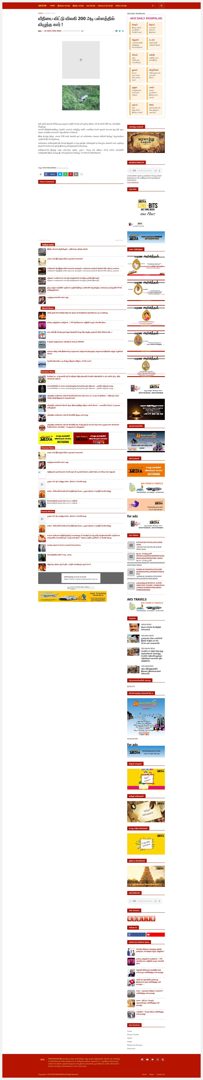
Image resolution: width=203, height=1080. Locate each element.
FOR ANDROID (133, 183)
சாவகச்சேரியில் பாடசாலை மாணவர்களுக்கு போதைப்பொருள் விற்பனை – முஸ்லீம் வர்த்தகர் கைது (80, 386)
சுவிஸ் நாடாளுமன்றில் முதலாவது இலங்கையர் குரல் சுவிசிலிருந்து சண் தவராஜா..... (148, 982)
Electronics (131, 1049)
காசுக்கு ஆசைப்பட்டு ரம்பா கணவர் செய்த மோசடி (64, 545)
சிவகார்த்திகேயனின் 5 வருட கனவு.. (59, 555)
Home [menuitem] (52, 6)
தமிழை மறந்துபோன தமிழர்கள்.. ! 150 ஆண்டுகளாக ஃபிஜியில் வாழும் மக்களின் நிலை (76, 322)
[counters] (141, 921)
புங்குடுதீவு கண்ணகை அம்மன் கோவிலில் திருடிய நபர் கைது (67, 415)
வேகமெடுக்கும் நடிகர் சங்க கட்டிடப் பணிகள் (62, 501)
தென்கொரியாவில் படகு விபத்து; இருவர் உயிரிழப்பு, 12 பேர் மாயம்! (69, 361)
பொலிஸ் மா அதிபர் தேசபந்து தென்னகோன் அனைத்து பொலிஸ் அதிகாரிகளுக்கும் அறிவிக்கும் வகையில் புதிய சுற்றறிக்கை (152, 656)
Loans (129, 1031)
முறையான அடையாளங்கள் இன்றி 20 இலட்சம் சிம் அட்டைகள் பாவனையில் (151, 640)
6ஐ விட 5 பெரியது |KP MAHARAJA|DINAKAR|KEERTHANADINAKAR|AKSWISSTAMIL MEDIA (150, 556)
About (151, 1074)
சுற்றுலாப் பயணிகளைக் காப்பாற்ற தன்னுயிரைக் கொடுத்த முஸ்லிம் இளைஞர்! (73, 278)
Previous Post (44, 240)
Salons (129, 1038)
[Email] (76, 174)
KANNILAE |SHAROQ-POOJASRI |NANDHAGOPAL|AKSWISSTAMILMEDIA (150, 571)
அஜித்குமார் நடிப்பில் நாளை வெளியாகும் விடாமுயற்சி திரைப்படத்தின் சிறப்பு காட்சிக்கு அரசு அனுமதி (81, 472)
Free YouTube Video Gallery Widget (79, 588)
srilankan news (49, 13)
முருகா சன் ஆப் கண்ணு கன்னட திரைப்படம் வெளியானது (66, 481)
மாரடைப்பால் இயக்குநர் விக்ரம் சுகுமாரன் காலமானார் (65, 259)
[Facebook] (116, 31)
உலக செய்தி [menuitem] (90, 6)
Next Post (119, 240)
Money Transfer (133, 1034)
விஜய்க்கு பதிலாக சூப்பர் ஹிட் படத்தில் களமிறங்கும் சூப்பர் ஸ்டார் (69, 564)
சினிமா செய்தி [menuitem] (121, 6)
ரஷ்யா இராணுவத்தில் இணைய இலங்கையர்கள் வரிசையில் (151, 671)
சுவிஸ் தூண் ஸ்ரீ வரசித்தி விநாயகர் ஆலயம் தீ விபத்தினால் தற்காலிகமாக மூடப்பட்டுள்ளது (77, 313)
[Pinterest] (70, 174)
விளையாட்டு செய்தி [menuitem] (105, 6)
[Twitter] (120, 31)
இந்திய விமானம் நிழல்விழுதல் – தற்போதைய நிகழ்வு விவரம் (67, 249)
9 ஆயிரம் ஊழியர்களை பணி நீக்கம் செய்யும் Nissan (65, 342)
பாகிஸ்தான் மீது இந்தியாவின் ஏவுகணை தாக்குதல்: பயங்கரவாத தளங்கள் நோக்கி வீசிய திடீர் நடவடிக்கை (83, 268)
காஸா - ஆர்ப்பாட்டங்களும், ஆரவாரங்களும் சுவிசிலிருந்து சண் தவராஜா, (147, 1002)
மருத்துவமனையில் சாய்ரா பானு (57, 297)
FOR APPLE (131, 180)
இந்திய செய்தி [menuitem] (78, 6)
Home (40, 13)
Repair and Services (134, 1045)
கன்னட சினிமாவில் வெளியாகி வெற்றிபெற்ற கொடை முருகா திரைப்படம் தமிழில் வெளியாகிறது (79, 491)
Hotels (129, 1042)
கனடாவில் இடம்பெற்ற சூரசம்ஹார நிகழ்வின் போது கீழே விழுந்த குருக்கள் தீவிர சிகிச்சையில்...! (79, 332)
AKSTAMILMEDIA (58, 1074)
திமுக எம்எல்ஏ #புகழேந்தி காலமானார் (151, 628)
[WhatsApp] (123, 31)
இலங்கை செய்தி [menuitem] (64, 6)
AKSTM (42, 5)
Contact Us (161, 1074)
